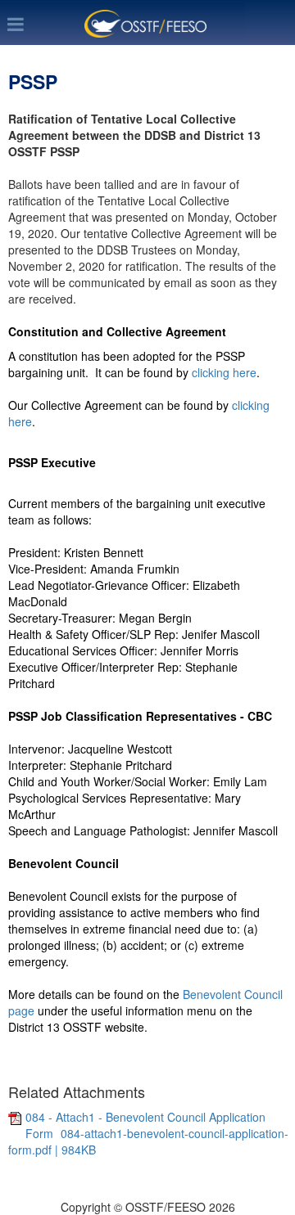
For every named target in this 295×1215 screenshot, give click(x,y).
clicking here (224, 372)
